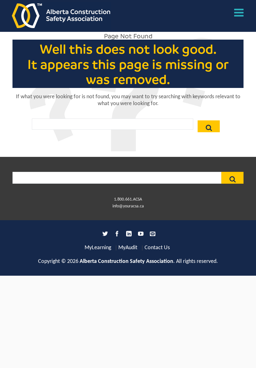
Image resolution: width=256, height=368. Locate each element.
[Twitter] (104, 235)
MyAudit (127, 247)
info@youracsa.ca (128, 206)
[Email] (152, 235)
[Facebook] (116, 235)
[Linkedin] (128, 235)
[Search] (209, 126)
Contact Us (157, 247)
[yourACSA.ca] (61, 16)
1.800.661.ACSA (128, 199)
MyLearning (98, 247)
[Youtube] (140, 235)
